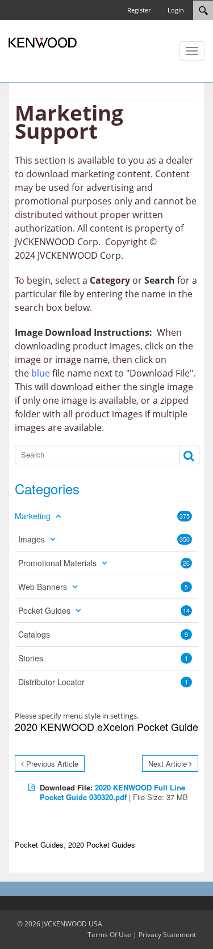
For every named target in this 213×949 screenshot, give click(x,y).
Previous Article (52, 763)
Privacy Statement (167, 934)
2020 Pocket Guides (101, 844)
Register (139, 10)
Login (176, 10)
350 (184, 539)
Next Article (167, 763)
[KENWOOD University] (43, 42)
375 (184, 515)
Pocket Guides (39, 844)
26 (186, 562)
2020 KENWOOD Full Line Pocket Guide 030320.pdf (112, 792)
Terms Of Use (109, 934)
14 (186, 610)
